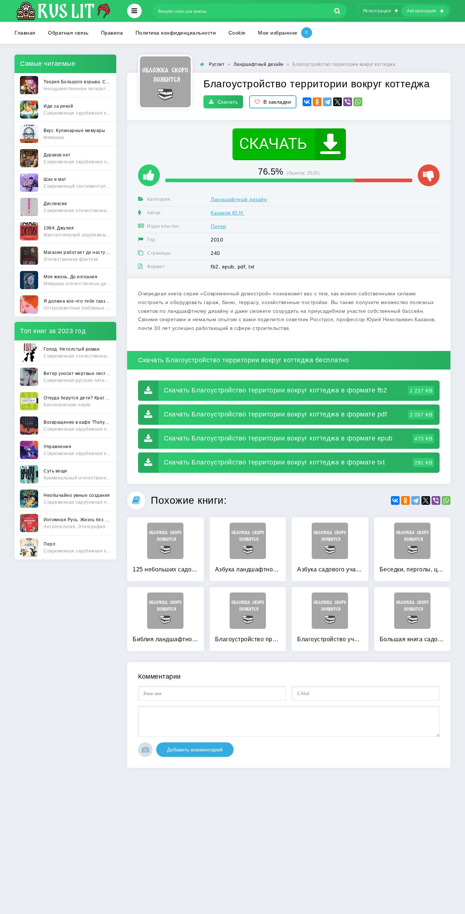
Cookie (237, 33)
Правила (112, 33)
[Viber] (347, 101)
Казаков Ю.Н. (227, 213)
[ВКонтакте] (307, 101)
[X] (337, 101)
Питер (218, 226)
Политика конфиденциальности (176, 33)
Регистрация (377, 10)
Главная (25, 33)
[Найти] (337, 11)
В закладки (277, 102)
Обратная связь (68, 33)
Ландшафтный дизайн (239, 199)
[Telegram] (327, 101)
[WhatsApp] (357, 101)
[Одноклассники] (317, 101)
